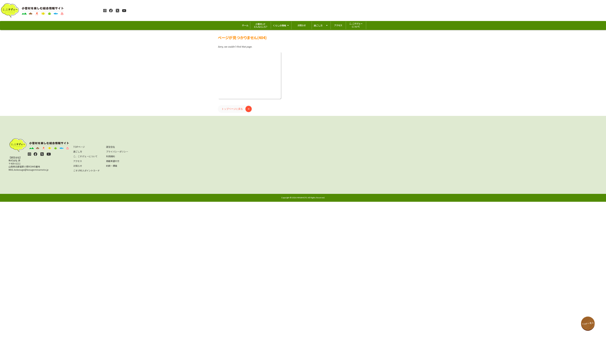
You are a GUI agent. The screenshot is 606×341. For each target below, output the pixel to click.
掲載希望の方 (112, 161)
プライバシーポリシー (117, 151)
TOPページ (79, 146)
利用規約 (110, 156)
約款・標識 (111, 165)
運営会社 (110, 146)
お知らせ (77, 165)
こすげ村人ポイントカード (86, 170)
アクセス (77, 161)
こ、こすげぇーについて (85, 156)
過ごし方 (77, 151)
